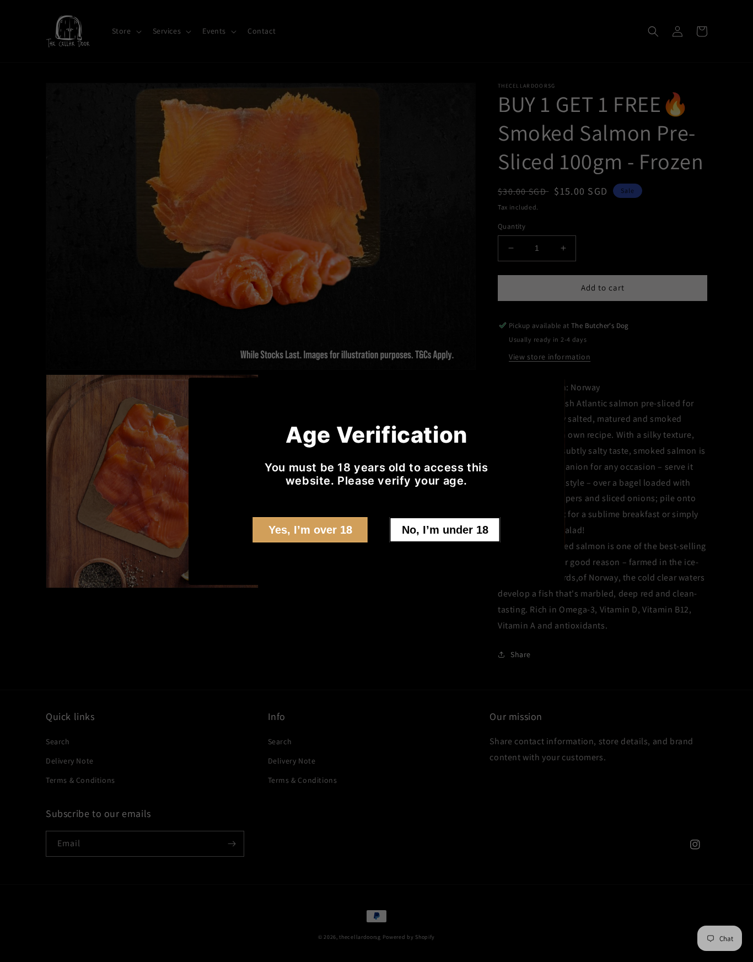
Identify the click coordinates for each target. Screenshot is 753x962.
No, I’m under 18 (445, 530)
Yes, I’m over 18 (310, 530)
